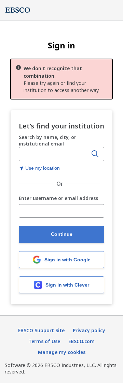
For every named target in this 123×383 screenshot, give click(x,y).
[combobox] (54, 154)
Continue (61, 234)
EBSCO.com (81, 341)
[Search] (95, 154)
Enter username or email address (58, 198)
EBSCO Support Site (41, 330)
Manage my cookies (61, 352)
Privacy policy (89, 330)
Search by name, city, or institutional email (47, 140)
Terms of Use (44, 341)
